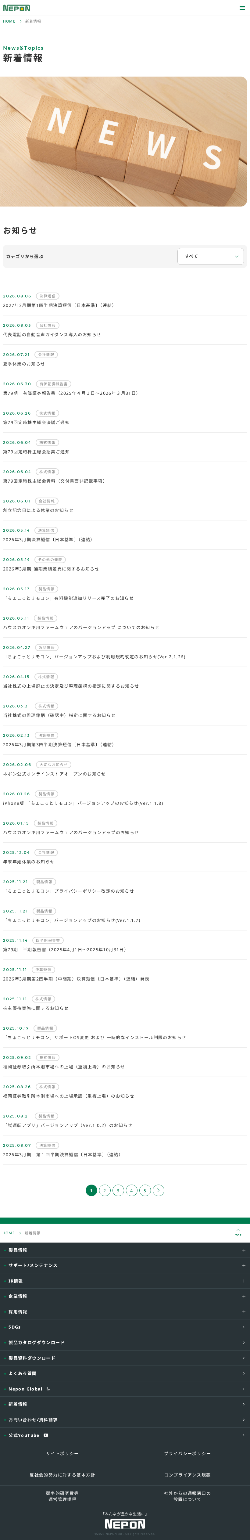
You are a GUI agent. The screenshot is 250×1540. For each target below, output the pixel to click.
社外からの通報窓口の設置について (187, 1496)
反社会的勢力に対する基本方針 (62, 1475)
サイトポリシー (62, 1453)
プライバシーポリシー (187, 1453)
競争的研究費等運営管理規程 (62, 1496)
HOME (9, 21)
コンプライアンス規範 (187, 1475)
